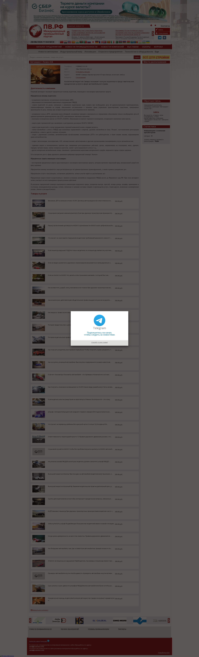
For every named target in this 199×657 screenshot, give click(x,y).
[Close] (128, 311)
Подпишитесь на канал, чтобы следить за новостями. (99, 333)
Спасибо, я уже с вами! (99, 342)
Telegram (99, 328)
